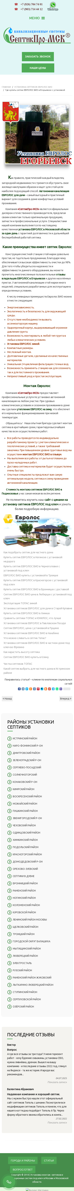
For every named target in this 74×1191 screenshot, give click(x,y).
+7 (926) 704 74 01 (31, 4)
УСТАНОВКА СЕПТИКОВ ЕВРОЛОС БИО (33, 87)
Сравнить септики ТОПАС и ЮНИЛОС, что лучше (32, 618)
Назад (8, 698)
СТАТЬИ (49, 1160)
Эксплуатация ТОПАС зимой (20, 603)
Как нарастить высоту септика (22, 652)
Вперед (65, 698)
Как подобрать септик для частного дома (28, 552)
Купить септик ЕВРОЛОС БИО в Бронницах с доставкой (36, 589)
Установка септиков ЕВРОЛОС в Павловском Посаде (35, 623)
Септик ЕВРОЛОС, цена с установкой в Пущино (31, 628)
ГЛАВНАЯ (6, 87)
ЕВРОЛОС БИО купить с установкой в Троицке (31, 575)
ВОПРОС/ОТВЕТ (23, 1169)
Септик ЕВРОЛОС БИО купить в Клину (26, 657)
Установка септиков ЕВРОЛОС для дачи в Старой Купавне (38, 608)
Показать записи (57, 1082)
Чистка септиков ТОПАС (18, 663)
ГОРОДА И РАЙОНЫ (23, 1160)
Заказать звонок (38, 56)
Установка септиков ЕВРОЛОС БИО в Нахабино (31, 633)
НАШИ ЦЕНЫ (38, 67)
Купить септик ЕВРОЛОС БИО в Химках (27, 613)
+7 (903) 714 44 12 (31, 9)
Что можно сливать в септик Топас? (25, 638)
